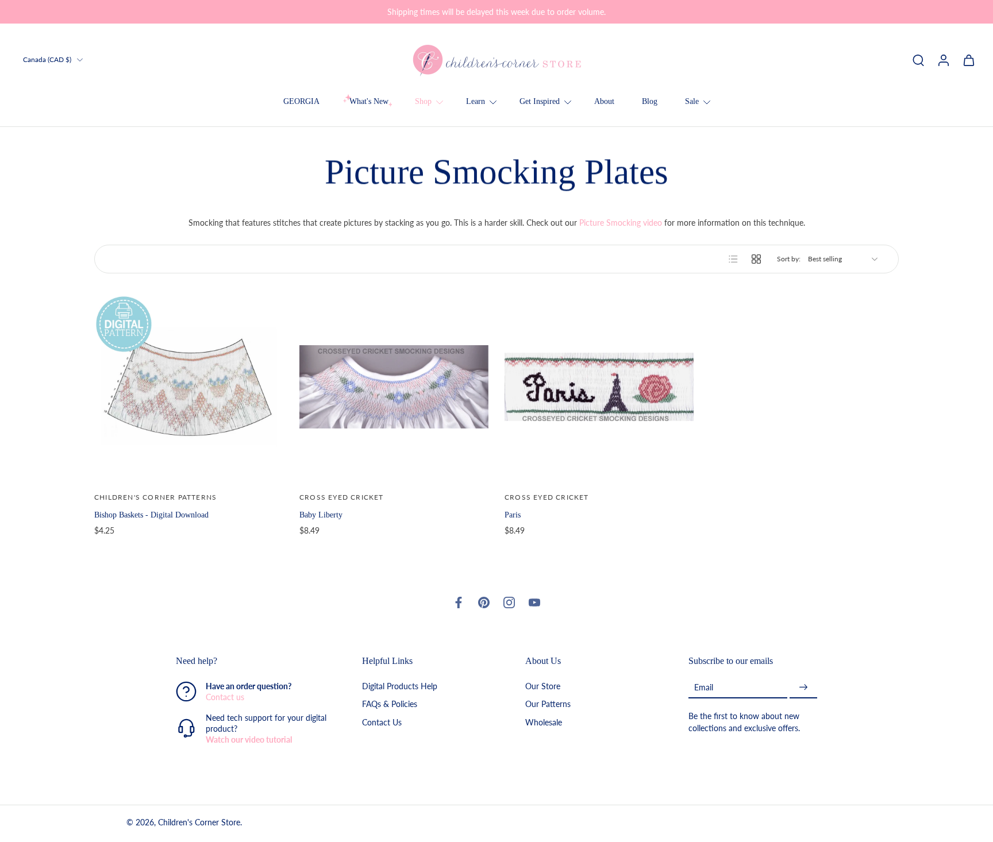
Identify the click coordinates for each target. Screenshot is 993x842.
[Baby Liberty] (393, 386)
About (604, 101)
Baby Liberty (320, 514)
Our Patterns (548, 704)
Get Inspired (539, 101)
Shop (423, 101)
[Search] (918, 59)
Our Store (542, 687)
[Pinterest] (483, 602)
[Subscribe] (803, 688)
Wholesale (543, 722)
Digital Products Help (399, 687)
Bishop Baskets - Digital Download (151, 514)
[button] (252, 661)
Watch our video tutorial (249, 740)
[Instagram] (509, 602)
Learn (475, 101)
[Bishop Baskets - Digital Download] (188, 386)
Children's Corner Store (199, 823)
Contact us (225, 697)
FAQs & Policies (389, 704)
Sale (692, 101)
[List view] (733, 259)
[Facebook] (458, 602)
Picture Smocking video (620, 222)
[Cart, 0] (969, 59)
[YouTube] (534, 602)
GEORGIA (301, 101)
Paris (513, 514)
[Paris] (599, 386)
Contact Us (382, 722)
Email (703, 687)
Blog (649, 101)
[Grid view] (756, 259)
